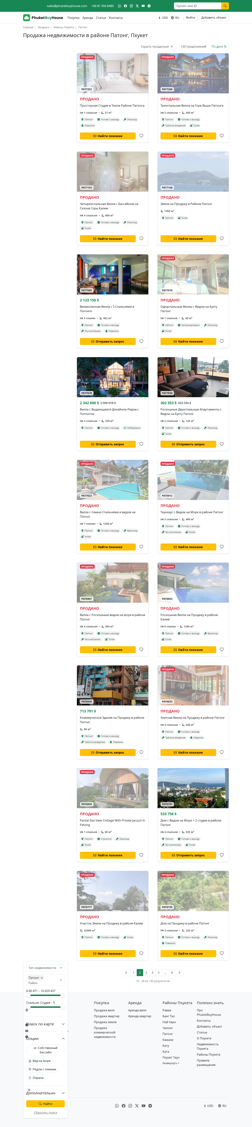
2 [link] (140, 973)
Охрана (38, 1078)
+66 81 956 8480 (103, 6)
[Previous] (126, 972)
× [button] (42, 978)
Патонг (168, 1034)
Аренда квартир (139, 1016)
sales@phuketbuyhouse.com (67, 6)
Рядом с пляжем (44, 1069)
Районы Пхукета (63, 27)
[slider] (28, 995)
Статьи (101, 18)
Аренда (87, 18)
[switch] (173, 46)
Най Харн (169, 1022)
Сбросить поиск (45, 1113)
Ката (166, 1052)
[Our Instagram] (131, 6)
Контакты (116, 18)
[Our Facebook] (125, 6)
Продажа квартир (107, 1016)
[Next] (179, 972)
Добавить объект (214, 17)
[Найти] (225, 5)
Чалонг (168, 1028)
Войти (190, 17)
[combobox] (43, 968)
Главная (28, 27)
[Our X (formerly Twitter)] (137, 6)
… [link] (165, 973)
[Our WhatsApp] (119, 6)
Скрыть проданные (155, 46)
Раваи (167, 1010)
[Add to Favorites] (141, 135)
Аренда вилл (137, 1010)
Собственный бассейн (47, 1050)
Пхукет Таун (171, 1057)
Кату (166, 1046)
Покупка (74, 18)
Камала (168, 1040)
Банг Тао (169, 1016)
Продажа (43, 27)
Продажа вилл (104, 1010)
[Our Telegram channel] (149, 6)
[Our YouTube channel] (143, 6)
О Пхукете (204, 1038)
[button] (171, 1063)
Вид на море (42, 1061)
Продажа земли (105, 1022)
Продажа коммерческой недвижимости (104, 1032)
